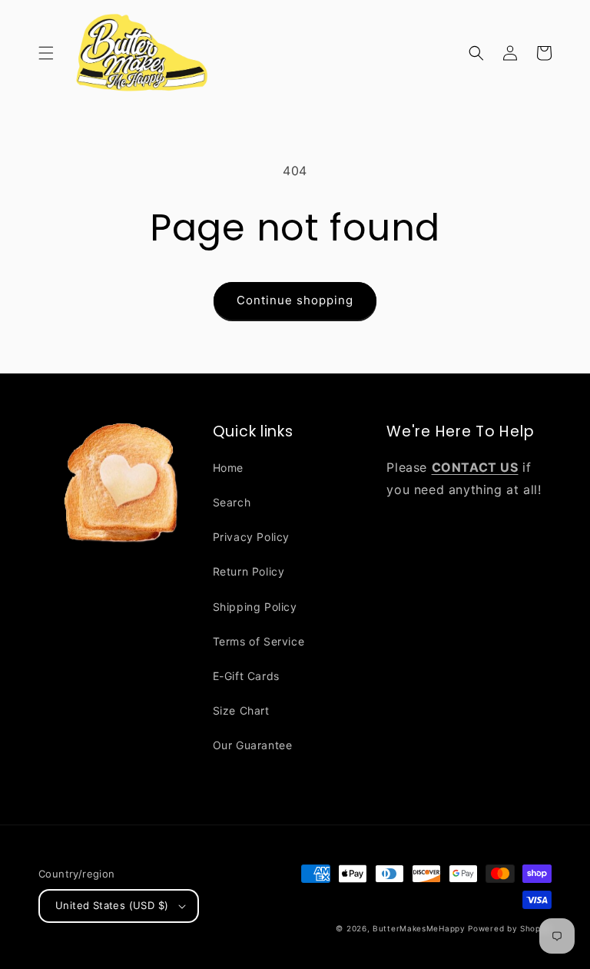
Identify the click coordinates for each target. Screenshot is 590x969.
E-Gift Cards (246, 675)
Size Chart (241, 710)
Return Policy (249, 571)
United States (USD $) (111, 905)
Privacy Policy (251, 536)
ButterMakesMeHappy (419, 928)
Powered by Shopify (510, 928)
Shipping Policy (255, 606)
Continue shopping (295, 300)
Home (228, 467)
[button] (46, 53)
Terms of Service (259, 641)
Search (232, 502)
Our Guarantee (253, 745)
